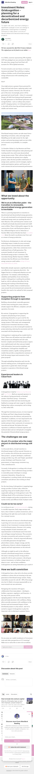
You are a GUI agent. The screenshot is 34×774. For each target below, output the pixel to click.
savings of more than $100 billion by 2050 (15, 262)
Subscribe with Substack (18, 747)
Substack (8, 770)
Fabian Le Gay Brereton (23, 392)
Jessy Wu (10, 704)
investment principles (21, 507)
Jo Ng (9, 706)
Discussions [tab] (14, 694)
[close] (29, 714)
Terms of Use (26, 751)
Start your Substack (12, 766)
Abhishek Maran (18, 706)
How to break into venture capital (12, 699)
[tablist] (8, 673)
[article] (17, 703)
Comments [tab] (5, 674)
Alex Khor (7, 38)
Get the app (25, 766)
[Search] (31, 694)
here (29, 50)
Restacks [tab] (12, 674)
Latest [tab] (7, 694)
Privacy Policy (18, 754)
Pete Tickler (7, 394)
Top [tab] (3, 694)
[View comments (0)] (8, 44)
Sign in (30, 2)
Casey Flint (17, 704)
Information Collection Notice (22, 752)
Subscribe (24, 2)
